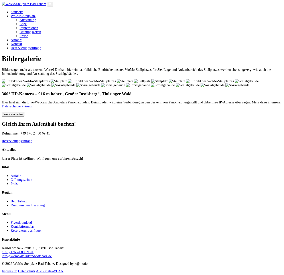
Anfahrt (16, 40)
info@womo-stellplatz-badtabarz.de (27, 256)
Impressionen (29, 28)
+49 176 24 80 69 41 (35, 133)
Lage (23, 24)
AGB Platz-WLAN (49, 271)
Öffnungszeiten (30, 32)
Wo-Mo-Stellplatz (23, 16)
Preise (24, 36)
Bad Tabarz (19, 201)
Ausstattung (28, 20)
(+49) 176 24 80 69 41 (18, 252)
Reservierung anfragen (26, 230)
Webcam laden (13, 114)
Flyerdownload (21, 222)
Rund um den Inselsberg (28, 205)
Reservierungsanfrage (26, 48)
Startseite (17, 12)
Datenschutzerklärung (17, 106)
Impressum (9, 271)
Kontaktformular (22, 226)
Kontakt (16, 44)
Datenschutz (26, 271)
